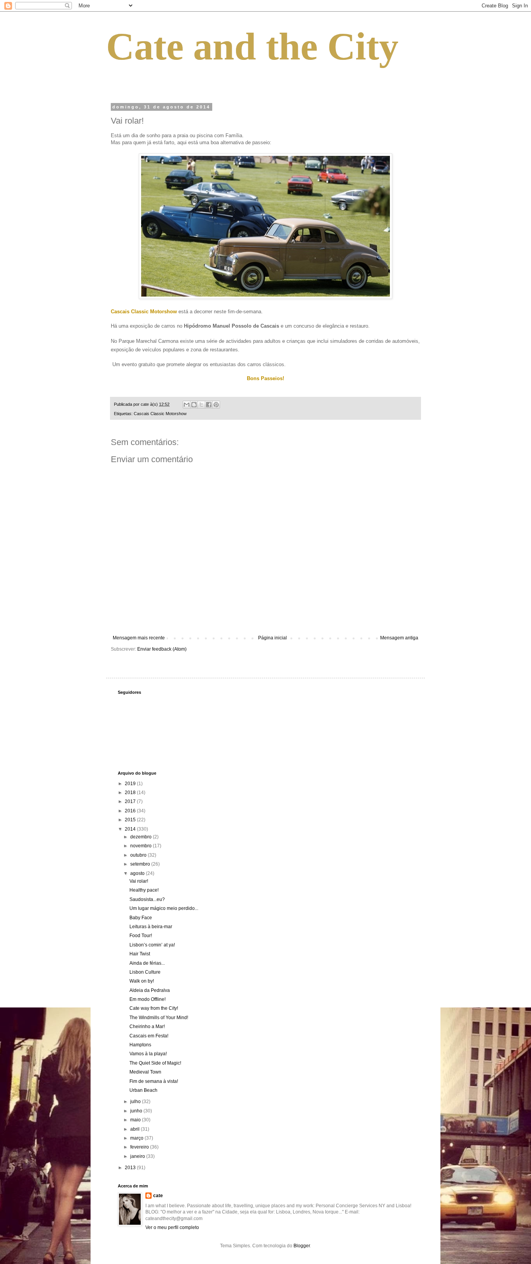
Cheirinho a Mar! (147, 1026)
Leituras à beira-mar (150, 926)
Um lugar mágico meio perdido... (163, 908)
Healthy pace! (144, 890)
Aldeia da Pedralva (149, 990)
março (137, 1138)
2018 (131, 792)
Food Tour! (140, 935)
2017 (131, 801)
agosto (138, 873)
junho (136, 1111)
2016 (131, 811)
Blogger (301, 1245)
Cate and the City (252, 46)
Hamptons (140, 1045)
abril (135, 1129)
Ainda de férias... (147, 963)
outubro (139, 855)
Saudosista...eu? (147, 899)
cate (158, 1195)
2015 (131, 819)
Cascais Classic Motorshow (160, 413)
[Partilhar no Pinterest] (216, 405)
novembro (141, 845)
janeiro (138, 1156)
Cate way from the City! (153, 1008)
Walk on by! (141, 981)
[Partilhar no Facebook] (209, 405)
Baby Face (140, 917)
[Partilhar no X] (201, 405)
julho (136, 1101)
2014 (131, 829)
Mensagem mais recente (139, 638)
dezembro (141, 837)
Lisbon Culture (145, 972)
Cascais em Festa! (148, 1036)
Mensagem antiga (399, 638)
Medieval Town (145, 1072)
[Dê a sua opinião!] (194, 405)
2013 (131, 1167)
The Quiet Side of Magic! (155, 1063)
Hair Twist (139, 954)
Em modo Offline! (147, 999)
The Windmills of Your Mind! (158, 1017)
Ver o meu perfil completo (172, 1227)
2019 (131, 783)
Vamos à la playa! (148, 1053)
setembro (140, 864)
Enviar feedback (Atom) (162, 649)
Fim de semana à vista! (153, 1081)
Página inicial (272, 638)
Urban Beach (143, 1090)
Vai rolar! (138, 881)
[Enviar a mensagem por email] (186, 405)
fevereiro (140, 1147)
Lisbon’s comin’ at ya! (152, 945)
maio (136, 1120)
